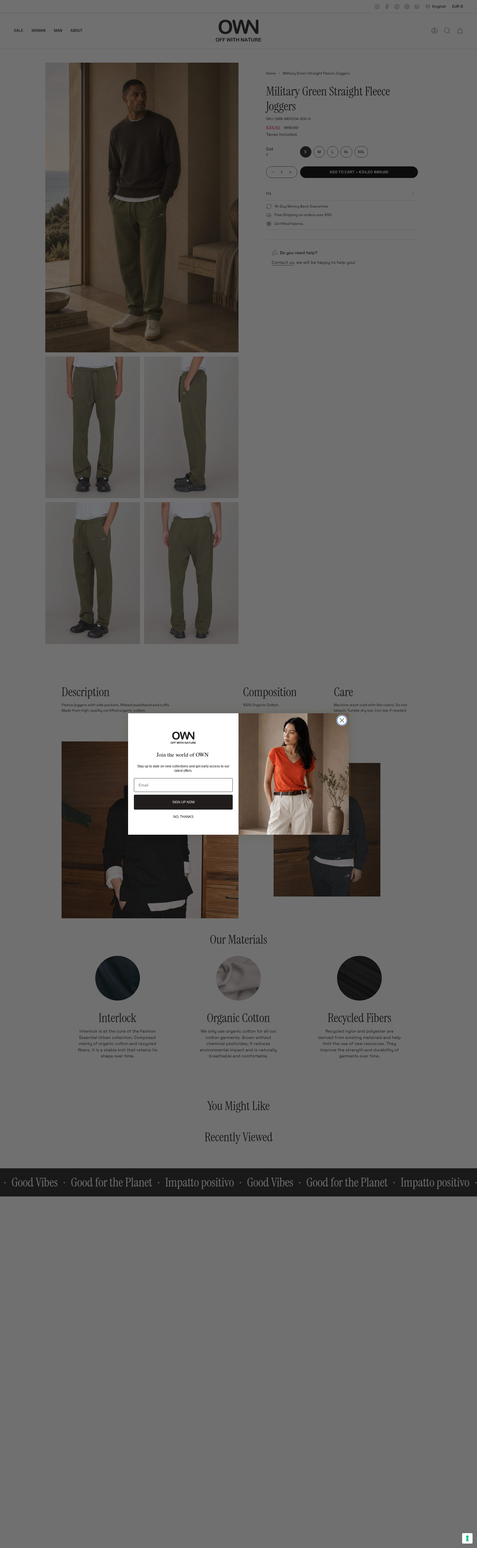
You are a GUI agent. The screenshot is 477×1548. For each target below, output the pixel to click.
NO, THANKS (183, 816)
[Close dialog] (342, 720)
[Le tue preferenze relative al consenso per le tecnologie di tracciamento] (467, 1538)
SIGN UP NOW (183, 802)
